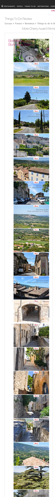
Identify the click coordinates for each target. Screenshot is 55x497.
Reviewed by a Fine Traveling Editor (31, 49)
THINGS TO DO (30, 6)
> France (17, 23)
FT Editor (45, 69)
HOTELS (20, 6)
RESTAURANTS (9, 6)
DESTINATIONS (43, 6)
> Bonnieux (28, 23)
